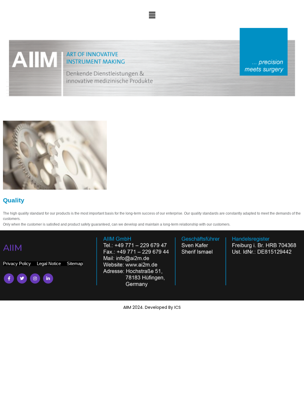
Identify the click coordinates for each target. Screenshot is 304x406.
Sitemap (75, 263)
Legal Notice (49, 263)
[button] (152, 15)
